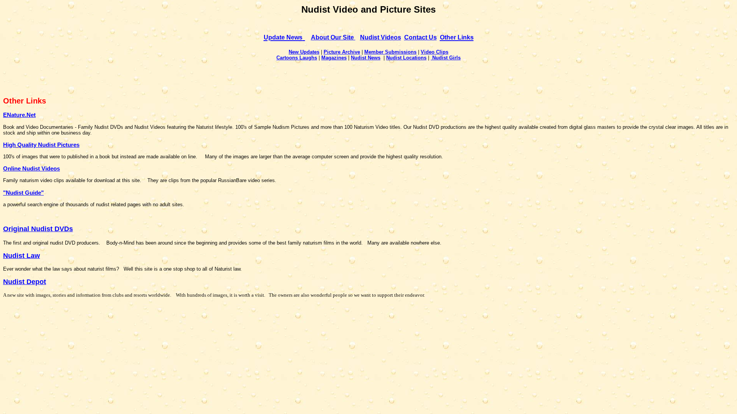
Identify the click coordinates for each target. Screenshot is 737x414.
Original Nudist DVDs (38, 229)
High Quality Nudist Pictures (41, 144)
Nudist (440, 58)
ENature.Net (19, 115)
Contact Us (420, 37)
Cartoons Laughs (296, 58)
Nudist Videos (380, 37)
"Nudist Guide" (23, 192)
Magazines (334, 58)
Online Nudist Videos (31, 168)
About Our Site (333, 37)
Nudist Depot (24, 282)
